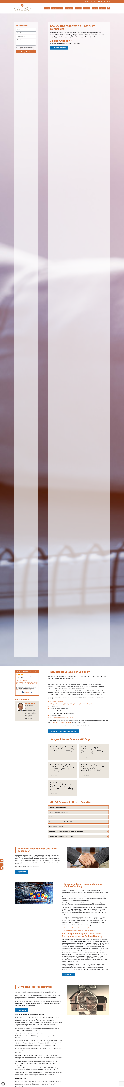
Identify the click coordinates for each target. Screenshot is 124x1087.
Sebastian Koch (30, 703)
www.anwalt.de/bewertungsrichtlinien (23, 689)
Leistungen (69, 8)
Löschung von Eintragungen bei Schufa (60, 722)
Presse (95, 8)
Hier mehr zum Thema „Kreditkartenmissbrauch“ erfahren (79, 930)
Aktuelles (86, 8)
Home (47, 8)
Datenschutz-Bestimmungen (27, 49)
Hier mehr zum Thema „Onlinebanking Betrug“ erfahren (79, 928)
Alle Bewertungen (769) (21, 680)
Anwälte (78, 8)
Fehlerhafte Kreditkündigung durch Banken (61, 717)
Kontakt (102, 8)
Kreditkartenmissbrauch (56, 701)
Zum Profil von (21, 684)
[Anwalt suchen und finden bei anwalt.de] (27, 693)
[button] (108, 8)
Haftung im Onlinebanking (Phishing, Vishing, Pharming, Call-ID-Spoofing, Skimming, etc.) (74, 704)
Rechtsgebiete (56, 8)
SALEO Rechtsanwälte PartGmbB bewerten (32, 683)
